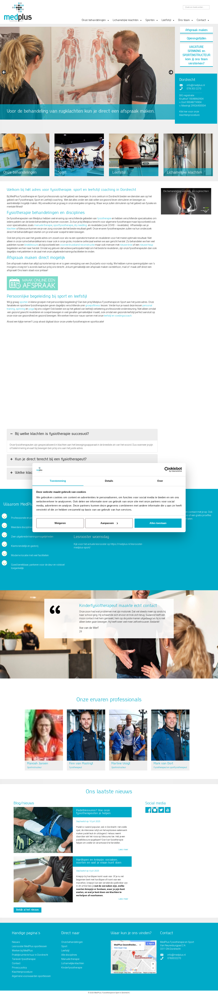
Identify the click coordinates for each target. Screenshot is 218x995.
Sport (64, 946)
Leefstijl (166, 20)
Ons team (184, 20)
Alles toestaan (158, 523)
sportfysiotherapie (63, 225)
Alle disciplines (69, 954)
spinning (20, 308)
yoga (31, 308)
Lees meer (123, 849)
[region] (87, 77)
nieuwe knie (126, 244)
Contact (201, 20)
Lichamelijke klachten (125, 20)
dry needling (80, 225)
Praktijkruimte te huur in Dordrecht (30, 954)
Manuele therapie (70, 959)
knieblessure (31, 244)
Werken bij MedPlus (22, 950)
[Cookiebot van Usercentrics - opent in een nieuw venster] (167, 469)
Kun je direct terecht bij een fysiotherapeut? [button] (51, 459)
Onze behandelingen (94, 20)
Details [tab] (109, 480)
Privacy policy (19, 967)
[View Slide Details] (87, 73)
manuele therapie (43, 225)
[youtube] (168, 809)
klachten (11, 228)
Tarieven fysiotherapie (23, 959)
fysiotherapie (104, 218)
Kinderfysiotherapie (71, 967)
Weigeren (60, 523)
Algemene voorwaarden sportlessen (31, 976)
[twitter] (161, 809)
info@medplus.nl (196, 85)
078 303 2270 (194, 88)
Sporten (150, 20)
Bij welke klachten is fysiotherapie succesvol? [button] (52, 434)
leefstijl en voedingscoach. (118, 315)
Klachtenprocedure (22, 971)
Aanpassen (107, 523)
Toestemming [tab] (58, 480)
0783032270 (174, 958)
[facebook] (148, 809)
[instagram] (155, 809)
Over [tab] (160, 480)
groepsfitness (92, 305)
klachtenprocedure (189, 115)
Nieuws (16, 942)
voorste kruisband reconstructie (77, 244)
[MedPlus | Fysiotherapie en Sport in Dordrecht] (17, 12)
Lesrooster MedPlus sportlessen (29, 946)
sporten (23, 302)
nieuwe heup (146, 244)
